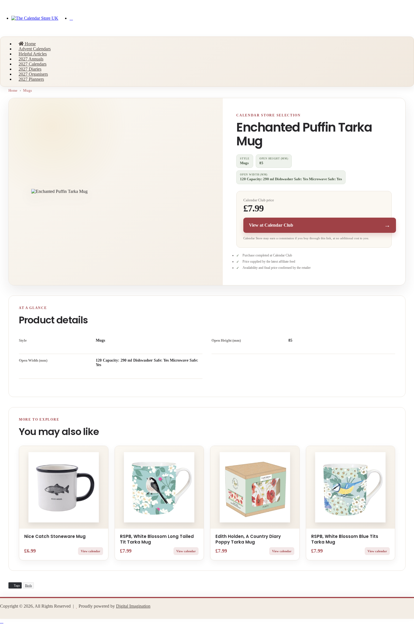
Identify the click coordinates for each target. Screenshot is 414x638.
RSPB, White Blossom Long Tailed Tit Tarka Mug (157, 539)
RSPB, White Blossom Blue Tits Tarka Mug (344, 539)
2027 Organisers (33, 74)
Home (30, 43)
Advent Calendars (35, 48)
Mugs (27, 90)
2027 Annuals (31, 59)
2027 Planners (31, 79)
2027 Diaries (30, 69)
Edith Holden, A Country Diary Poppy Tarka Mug (248, 539)
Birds (28, 585)
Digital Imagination (133, 606)
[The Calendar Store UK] (34, 18)
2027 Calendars (32, 64)
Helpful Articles (33, 53)
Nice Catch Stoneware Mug (55, 536)
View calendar (90, 551)
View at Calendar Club (319, 225)
